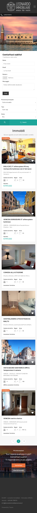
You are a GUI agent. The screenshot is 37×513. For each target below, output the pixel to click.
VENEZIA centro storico (12, 418)
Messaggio (6, 81)
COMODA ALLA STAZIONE (13, 272)
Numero (5, 74)
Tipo (2, 107)
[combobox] (5, 77)
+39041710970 (7, 14)
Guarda (18, 158)
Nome (4, 60)
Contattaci (18, 465)
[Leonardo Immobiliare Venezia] (18, 10)
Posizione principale (7, 99)
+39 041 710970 (12, 500)
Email (4, 67)
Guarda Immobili (18, 470)
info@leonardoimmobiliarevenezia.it (12, 503)
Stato (3, 114)
